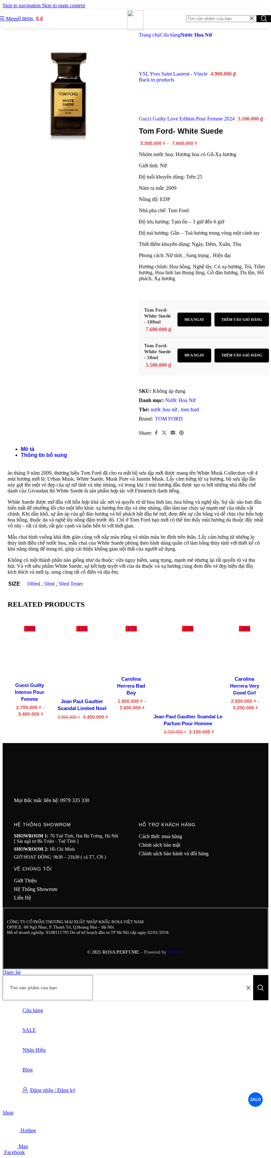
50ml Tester (70, 584)
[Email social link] (173, 433)
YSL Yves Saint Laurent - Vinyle (174, 74)
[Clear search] (251, 18)
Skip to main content (63, 5)
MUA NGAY (194, 320)
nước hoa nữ (164, 409)
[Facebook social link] (156, 433)
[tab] (27, 449)
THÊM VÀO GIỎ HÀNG (241, 320)
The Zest (175, 952)
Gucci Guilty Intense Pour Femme (29, 692)
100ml (33, 584)
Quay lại (11, 972)
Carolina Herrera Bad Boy (131, 686)
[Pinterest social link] (181, 433)
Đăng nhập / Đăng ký (52, 1090)
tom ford (190, 409)
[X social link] (164, 433)
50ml (49, 584)
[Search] (260, 987)
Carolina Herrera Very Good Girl (244, 686)
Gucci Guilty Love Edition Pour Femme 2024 (187, 118)
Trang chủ (149, 35)
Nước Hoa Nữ (196, 35)
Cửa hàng (170, 35)
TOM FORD (169, 419)
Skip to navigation (22, 5)
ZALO (255, 1100)
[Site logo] (135, 28)
